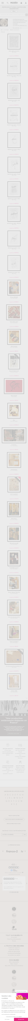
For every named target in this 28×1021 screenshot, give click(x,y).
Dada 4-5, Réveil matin (14, 372)
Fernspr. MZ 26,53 (14, 298)
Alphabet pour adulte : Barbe (14, 199)
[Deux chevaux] (14, 393)
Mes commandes (14, 962)
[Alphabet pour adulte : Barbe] (14, 196)
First (14, 421)
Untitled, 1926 (14, 691)
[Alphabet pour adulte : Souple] (14, 172)
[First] (14, 418)
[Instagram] (13, 827)
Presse (14, 941)
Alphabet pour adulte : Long (14, 249)
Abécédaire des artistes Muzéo (14, 791)
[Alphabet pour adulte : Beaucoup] (14, 73)
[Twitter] (17, 827)
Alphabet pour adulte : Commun (14, 126)
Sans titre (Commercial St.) (14, 618)
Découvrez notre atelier (14, 733)
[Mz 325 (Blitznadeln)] (14, 565)
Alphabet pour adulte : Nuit (14, 101)
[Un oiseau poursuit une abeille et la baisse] (14, 664)
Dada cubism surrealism (14, 52)
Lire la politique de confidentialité (8, 1014)
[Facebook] (10, 827)
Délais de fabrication (14, 951)
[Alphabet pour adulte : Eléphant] (14, 221)
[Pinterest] (15, 827)
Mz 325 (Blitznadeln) (14, 568)
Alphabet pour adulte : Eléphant (14, 224)
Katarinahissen (14, 470)
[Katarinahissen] (14, 467)
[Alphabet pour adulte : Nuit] (14, 98)
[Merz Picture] (14, 516)
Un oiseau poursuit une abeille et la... (14, 667)
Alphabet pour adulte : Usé (14, 273)
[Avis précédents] (1, 883)
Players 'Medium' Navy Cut (14, 593)
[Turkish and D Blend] (14, 639)
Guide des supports (14, 948)
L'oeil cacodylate (14, 495)
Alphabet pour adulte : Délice (14, 150)
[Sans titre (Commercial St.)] (14, 615)
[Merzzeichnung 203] (14, 541)
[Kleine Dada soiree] (14, 319)
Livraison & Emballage (14, 953)
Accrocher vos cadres (14, 955)
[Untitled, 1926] (14, 688)
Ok (25, 834)
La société (14, 937)
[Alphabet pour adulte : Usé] (14, 270)
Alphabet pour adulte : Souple (14, 175)
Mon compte (14, 964)
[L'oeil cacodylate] (14, 492)
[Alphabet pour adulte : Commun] (14, 122)
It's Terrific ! (14, 445)
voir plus (20, 883)
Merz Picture (14, 519)
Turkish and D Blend (14, 642)
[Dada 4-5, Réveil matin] (14, 369)
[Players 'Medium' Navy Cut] (14, 590)
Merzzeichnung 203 (14, 544)
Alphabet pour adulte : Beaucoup (14, 76)
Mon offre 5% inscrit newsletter (14, 966)
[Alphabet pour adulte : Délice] (14, 147)
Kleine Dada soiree (14, 322)
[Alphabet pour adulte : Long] (14, 245)
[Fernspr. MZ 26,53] (14, 295)
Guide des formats (14, 950)
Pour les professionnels (14, 939)
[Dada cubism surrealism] (14, 49)
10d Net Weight (14, 347)
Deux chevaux (14, 396)
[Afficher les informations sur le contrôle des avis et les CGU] (22, 872)
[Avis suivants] (27, 883)
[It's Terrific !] (14, 442)
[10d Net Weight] (14, 344)
